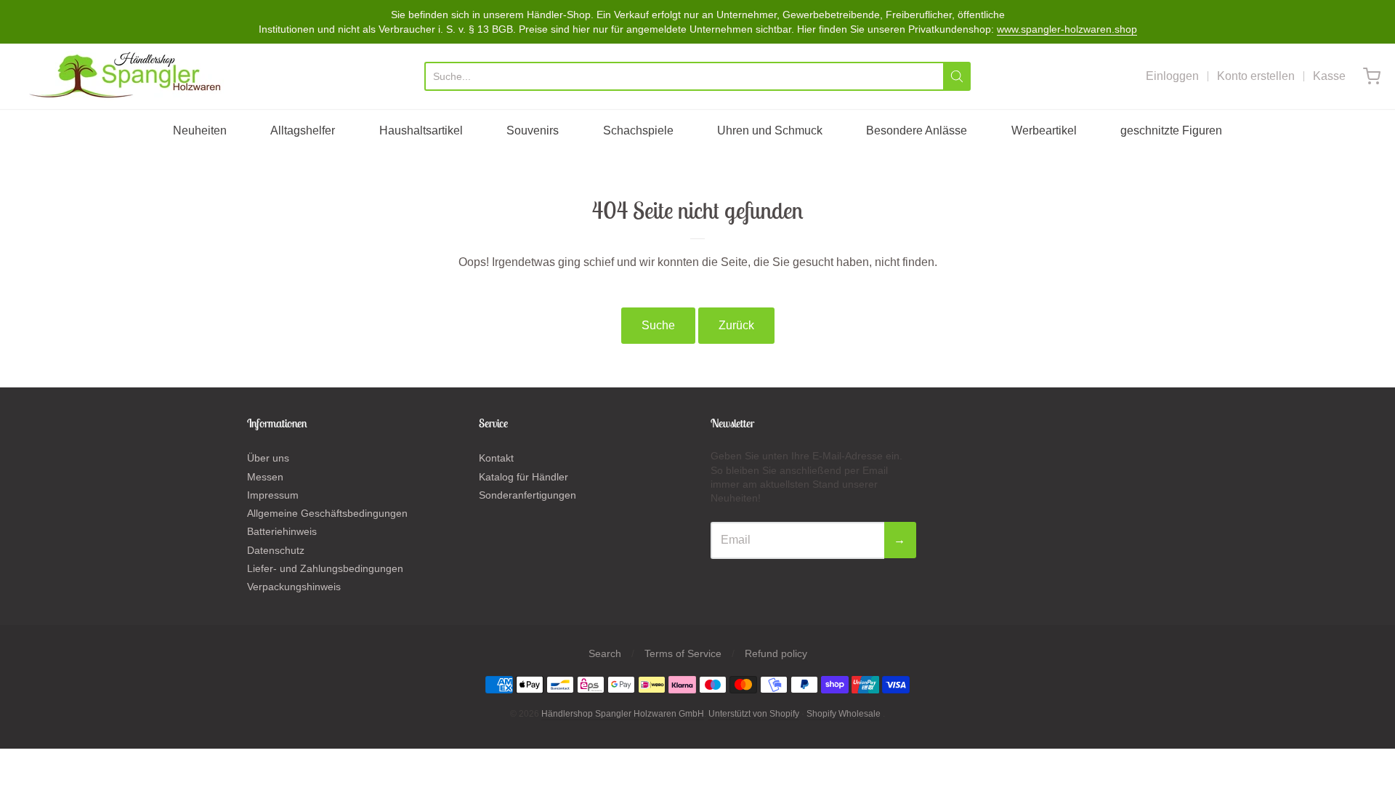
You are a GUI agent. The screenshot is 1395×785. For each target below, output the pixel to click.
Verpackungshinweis (294, 586)
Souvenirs (532, 130)
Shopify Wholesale (843, 714)
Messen (265, 477)
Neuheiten (200, 130)
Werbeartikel (1044, 130)
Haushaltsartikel (421, 130)
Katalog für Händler (523, 477)
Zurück (736, 325)
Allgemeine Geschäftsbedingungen (327, 513)
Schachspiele (638, 130)
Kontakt (496, 458)
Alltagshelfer (302, 130)
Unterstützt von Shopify (753, 714)
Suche (658, 325)
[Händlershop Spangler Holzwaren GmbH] (127, 76)
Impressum (273, 495)
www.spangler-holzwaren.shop (1067, 29)
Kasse (1329, 76)
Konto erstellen (1256, 76)
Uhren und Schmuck (769, 130)
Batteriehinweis (282, 531)
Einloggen (1172, 76)
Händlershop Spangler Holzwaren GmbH (622, 714)
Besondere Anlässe (916, 130)
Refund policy (776, 653)
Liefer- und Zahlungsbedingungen (325, 568)
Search (605, 653)
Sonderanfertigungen (527, 495)
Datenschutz (275, 550)
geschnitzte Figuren (1171, 130)
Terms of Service (682, 653)
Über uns (268, 458)
